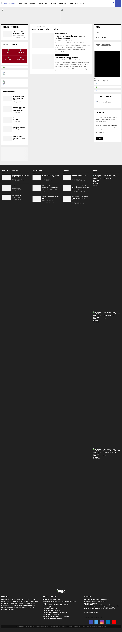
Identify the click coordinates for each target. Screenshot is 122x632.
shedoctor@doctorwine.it (91, 603)
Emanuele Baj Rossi (62, 59)
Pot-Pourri (62, 3)
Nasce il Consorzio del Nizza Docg (19, 128)
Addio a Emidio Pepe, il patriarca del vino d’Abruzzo (19, 98)
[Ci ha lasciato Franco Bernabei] (7, 120)
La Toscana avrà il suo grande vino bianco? (19, 33)
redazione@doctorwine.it (95, 617)
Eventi (71, 3)
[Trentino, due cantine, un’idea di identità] (37, 199)
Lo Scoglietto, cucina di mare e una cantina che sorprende (80, 187)
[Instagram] (107, 4)
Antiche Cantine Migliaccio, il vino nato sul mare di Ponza (50, 176)
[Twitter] (105, 4)
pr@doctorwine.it (110, 608)
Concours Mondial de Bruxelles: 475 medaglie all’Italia (19, 108)
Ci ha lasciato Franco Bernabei (18, 119)
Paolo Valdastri (77, 202)
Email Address (100, 132)
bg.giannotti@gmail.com (112, 607)
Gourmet (53, 3)
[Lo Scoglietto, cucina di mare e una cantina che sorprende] (67, 188)
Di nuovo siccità (16, 195)
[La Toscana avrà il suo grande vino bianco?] (7, 34)
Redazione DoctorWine (79, 179)
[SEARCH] (117, 33)
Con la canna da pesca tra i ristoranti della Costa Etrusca (80, 198)
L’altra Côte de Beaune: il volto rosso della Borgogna (50, 187)
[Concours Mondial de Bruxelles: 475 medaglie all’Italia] (7, 109)
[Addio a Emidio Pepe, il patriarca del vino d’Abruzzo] (7, 98)
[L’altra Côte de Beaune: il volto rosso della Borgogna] (37, 188)
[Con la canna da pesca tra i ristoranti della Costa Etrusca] (67, 199)
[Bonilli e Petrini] (6, 188)
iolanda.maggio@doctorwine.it (109, 605)
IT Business (52, 626)
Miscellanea (58, 33)
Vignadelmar (60, 40)
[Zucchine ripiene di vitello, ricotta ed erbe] (67, 177)
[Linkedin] (109, 4)
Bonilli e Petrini (16, 186)
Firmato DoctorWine (30, 3)
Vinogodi (45, 189)
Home (20, 3)
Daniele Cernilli (16, 188)
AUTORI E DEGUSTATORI (91, 612)
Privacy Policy (102, 626)
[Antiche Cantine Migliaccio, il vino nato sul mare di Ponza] (37, 177)
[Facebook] (103, 4)
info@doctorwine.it (52, 607)
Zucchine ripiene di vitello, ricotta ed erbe (79, 176)
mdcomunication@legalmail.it (54, 618)
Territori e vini (66, 55)
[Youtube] (111, 4)
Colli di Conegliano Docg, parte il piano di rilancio (19, 138)
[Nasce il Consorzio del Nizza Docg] (7, 129)
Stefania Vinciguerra (19, 35)
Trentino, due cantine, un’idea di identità (50, 197)
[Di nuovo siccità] (6, 197)
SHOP (76, 3)
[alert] (107, 65)
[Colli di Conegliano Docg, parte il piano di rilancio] (7, 138)
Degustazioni (43, 3)
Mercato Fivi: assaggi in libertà (66, 58)
